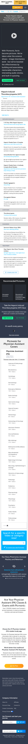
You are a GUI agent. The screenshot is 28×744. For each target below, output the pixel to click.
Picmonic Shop (6, 705)
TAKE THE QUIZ (20, 80)
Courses (8, 11)
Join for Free (14, 666)
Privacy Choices (6, 711)
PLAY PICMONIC (7, 80)
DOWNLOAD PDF (9, 84)
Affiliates (16, 702)
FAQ (15, 708)
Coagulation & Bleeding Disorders (16, 11)
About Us (4, 702)
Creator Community (7, 708)
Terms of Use (15, 737)
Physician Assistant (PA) (3, 11)
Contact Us (17, 705)
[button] (14, 620)
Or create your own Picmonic (15, 547)
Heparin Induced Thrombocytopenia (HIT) (23, 11)
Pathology (11, 11)
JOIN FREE (17, 7)
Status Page (21, 737)
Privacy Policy (7, 737)
